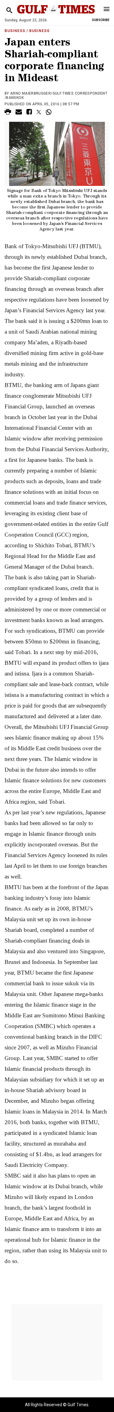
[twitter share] (39, 112)
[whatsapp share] (49, 112)
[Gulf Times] (56, 15)
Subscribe (100, 20)
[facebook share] (29, 113)
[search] (9, 10)
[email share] (19, 113)
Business (15, 31)
